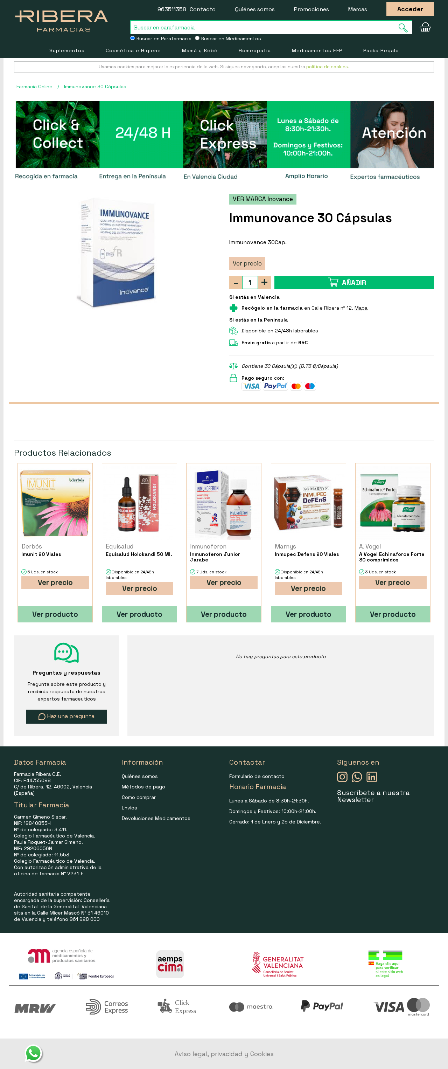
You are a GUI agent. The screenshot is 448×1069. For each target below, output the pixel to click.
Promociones (311, 9)
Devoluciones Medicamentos (156, 818)
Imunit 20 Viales (41, 554)
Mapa (361, 308)
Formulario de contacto (257, 776)
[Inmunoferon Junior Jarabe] (224, 502)
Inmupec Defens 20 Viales (307, 554)
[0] (425, 27)
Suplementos (67, 50)
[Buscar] (405, 27)
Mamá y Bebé (200, 50)
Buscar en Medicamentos (230, 38)
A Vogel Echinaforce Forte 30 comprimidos (392, 557)
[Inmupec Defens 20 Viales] (308, 502)
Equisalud (120, 546)
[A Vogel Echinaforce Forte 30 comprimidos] (393, 502)
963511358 (172, 9)
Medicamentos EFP (317, 50)
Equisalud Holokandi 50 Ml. (139, 554)
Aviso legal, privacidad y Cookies (224, 1054)
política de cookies (327, 67)
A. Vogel (370, 546)
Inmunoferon (208, 546)
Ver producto (55, 614)
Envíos (129, 808)
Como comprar (139, 797)
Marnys (285, 546)
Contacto (203, 9)
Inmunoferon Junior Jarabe (215, 557)
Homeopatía (255, 50)
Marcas (357, 9)
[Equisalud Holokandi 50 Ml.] (139, 502)
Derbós (31, 546)
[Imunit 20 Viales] (55, 502)
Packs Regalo (381, 50)
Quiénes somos (255, 9)
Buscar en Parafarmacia (163, 38)
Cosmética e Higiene (133, 50)
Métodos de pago (143, 787)
